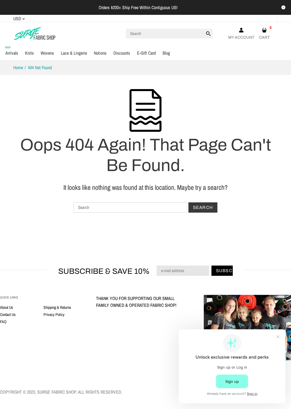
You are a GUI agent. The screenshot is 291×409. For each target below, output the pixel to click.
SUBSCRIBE (176, 249)
